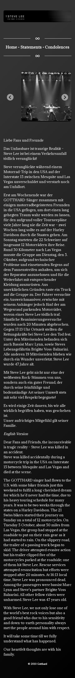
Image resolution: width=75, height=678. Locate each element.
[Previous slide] (10, 97)
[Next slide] (64, 97)
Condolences (57, 47)
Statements (31, 47)
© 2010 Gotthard (37, 663)
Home (11, 47)
